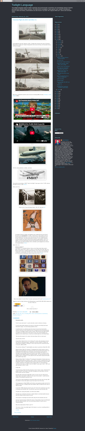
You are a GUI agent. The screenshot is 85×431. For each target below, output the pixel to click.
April (58, 52)
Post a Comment (17, 412)
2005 (57, 106)
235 (16, 313)
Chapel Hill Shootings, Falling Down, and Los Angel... (62, 64)
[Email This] (32, 311)
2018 (57, 34)
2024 (57, 24)
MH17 (30, 313)
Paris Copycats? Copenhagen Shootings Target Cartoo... (62, 68)
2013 (57, 93)
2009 (57, 100)
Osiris (33, 313)
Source (25, 184)
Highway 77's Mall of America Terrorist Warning (62, 58)
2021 (57, 29)
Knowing (26, 313)
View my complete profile (60, 167)
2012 (57, 95)
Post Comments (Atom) (34, 420)
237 (18, 313)
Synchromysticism (38, 313)
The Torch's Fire (60, 60)
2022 (57, 27)
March (58, 54)
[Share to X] (35, 311)
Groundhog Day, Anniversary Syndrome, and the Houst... (63, 87)
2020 (57, 31)
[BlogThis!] (34, 311)
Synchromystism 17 (46, 298)
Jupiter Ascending (60, 78)
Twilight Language (22, 4)
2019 (57, 32)
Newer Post (15, 417)
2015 (57, 39)
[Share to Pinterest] (37, 311)
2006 (57, 105)
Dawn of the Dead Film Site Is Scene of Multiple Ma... (63, 77)
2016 (57, 37)
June (58, 50)
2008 (57, 101)
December (59, 40)
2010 (57, 98)
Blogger (54, 428)
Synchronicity (44, 313)
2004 (57, 108)
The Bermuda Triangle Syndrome (63, 61)
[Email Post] (30, 311)
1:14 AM (17, 410)
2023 (57, 26)
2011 (57, 96)
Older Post (49, 417)
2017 (57, 36)
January (59, 89)
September (59, 45)
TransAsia (15, 314)
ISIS (20, 313)
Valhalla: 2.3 (59, 84)
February (59, 56)
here (44, 207)
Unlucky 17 (19, 314)
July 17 (23, 313)
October (59, 44)
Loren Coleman (65, 140)
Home (32, 417)
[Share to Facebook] (36, 311)
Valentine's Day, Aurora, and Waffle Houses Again (62, 71)
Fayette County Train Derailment (63, 66)
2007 (57, 103)
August (58, 47)
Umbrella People (60, 80)
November (59, 42)
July (58, 49)
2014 (57, 91)
